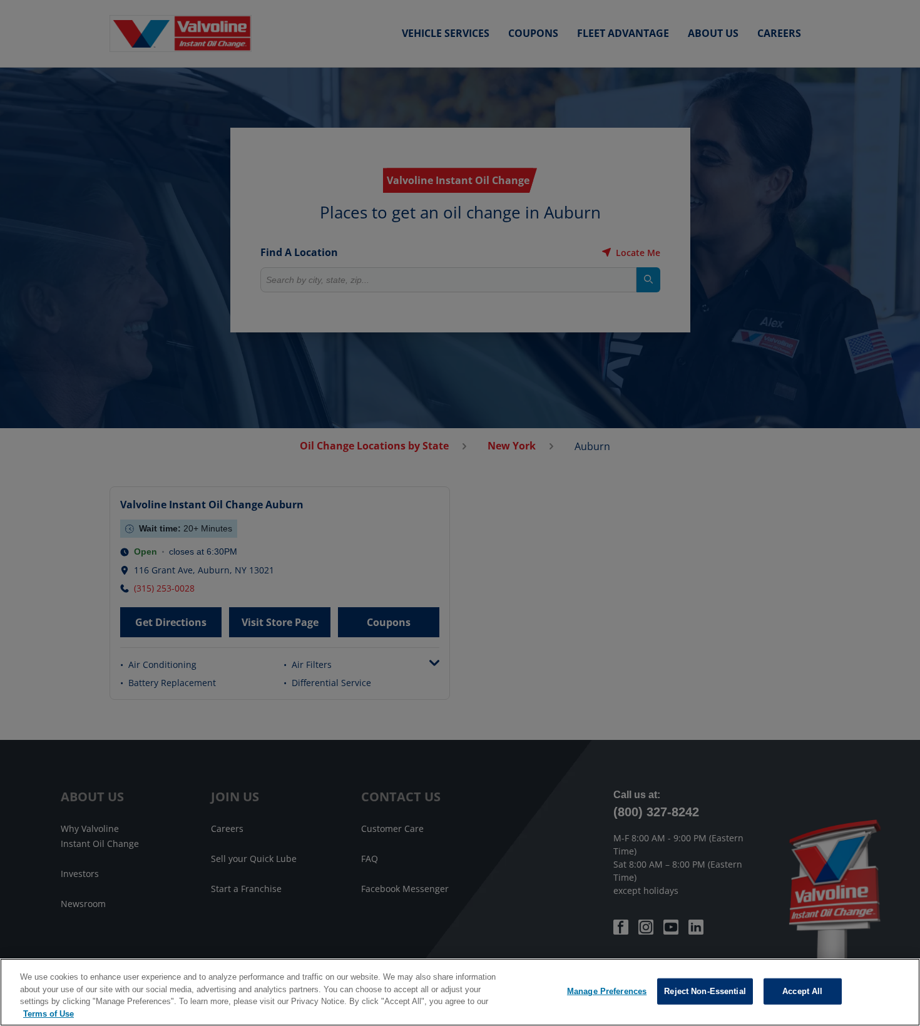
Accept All (802, 991)
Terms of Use (48, 1013)
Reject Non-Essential (705, 991)
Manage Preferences (607, 991)
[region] (460, 992)
